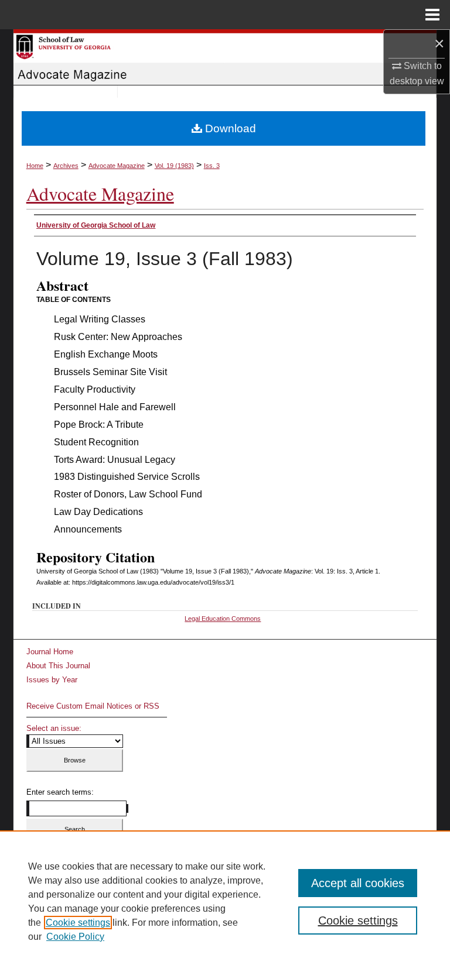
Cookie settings (78, 923)
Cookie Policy (75, 937)
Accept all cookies (357, 883)
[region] (225, 901)
